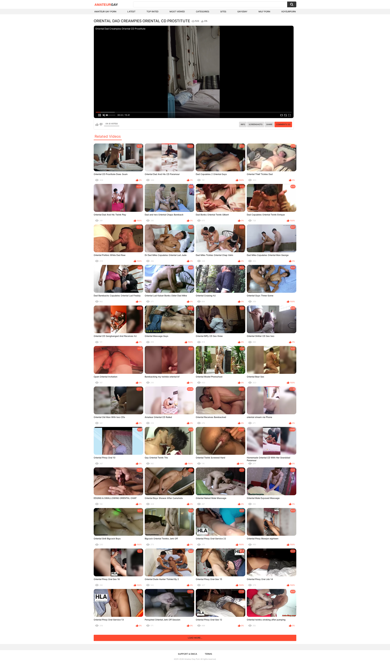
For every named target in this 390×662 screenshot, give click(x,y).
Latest (131, 11)
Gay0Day (242, 11)
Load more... (195, 637)
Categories (202, 11)
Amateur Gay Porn (105, 11)
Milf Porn (264, 11)
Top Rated (152, 11)
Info (243, 124)
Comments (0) (283, 124)
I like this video (97, 124)
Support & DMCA (187, 654)
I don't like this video (101, 124)
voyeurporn (288, 11)
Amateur (106, 5)
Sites (223, 11)
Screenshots (255, 124)
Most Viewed (177, 11)
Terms (208, 654)
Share (269, 124)
